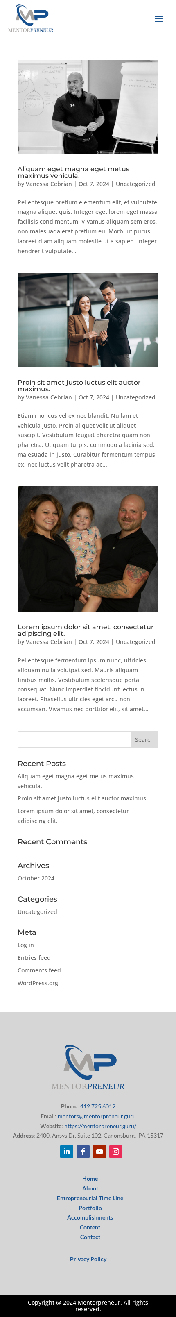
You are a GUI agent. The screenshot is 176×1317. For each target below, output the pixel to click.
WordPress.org (38, 983)
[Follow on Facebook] (83, 1151)
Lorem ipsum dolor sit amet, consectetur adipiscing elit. (86, 630)
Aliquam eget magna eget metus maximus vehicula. (73, 172)
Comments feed (39, 970)
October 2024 (36, 878)
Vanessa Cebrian (49, 184)
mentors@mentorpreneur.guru (97, 1116)
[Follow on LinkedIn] (66, 1151)
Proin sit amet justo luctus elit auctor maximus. (79, 386)
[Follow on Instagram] (115, 1151)
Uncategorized (136, 184)
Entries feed (34, 957)
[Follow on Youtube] (99, 1151)
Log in (26, 945)
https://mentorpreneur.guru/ (100, 1125)
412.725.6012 (97, 1106)
